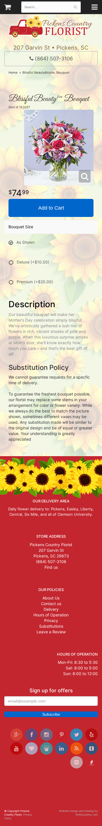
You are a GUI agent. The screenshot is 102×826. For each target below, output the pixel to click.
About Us (51, 598)
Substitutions (51, 626)
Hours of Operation (51, 614)
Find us (51, 567)
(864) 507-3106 (53, 58)
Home (13, 72)
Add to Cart (51, 208)
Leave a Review (51, 631)
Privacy (51, 620)
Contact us (51, 603)
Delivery (51, 609)
